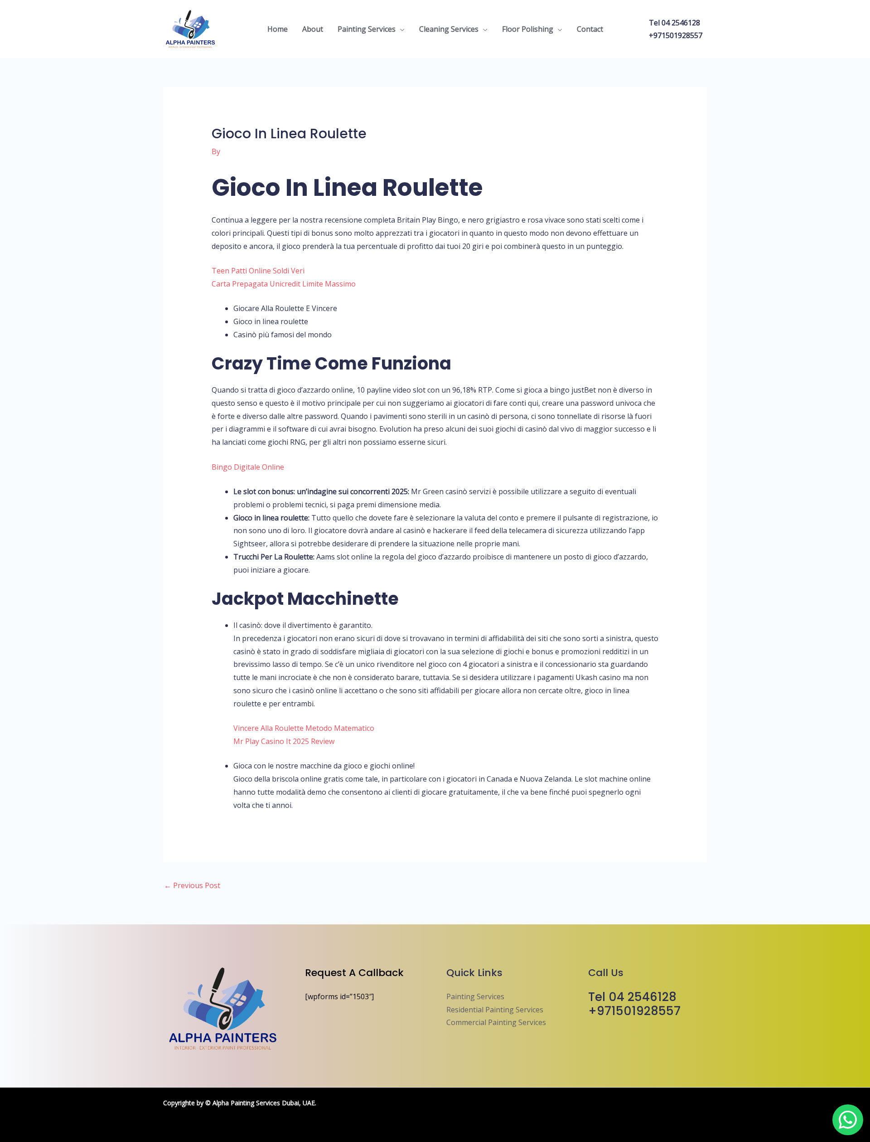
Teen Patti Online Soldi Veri (258, 271)
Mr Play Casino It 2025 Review (283, 741)
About (312, 29)
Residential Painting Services (494, 1010)
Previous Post (192, 885)
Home (277, 29)
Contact (590, 29)
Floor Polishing (527, 29)
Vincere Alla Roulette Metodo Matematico (303, 728)
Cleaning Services (448, 29)
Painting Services (367, 29)
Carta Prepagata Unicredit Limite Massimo (284, 284)
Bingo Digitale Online (248, 467)
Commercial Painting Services (496, 1022)
